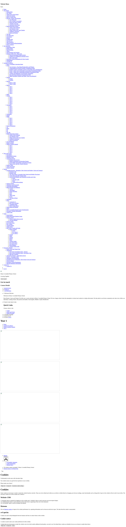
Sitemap (5, 455)
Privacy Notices (10, 44)
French (8, 115)
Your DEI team (12, 19)
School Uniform (10, 183)
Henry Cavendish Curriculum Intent (14, 64)
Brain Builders (12, 245)
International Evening (11, 156)
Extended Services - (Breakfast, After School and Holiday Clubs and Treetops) (24, 170)
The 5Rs (8, 34)
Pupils (5, 213)
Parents (5, 169)
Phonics (8, 81)
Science (8, 95)
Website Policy (9, 465)
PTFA (7, 200)
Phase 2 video (12, 82)
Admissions (9, 250)
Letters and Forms (10, 166)
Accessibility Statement (11, 462)
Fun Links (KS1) (13, 242)
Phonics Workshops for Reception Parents (19, 161)
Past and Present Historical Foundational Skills (20, 74)
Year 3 (10, 89)
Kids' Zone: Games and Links (13, 228)
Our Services (9, 40)
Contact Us (6, 264)
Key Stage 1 (15, 232)
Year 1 (10, 86)
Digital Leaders (9, 221)
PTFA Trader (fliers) (14, 205)
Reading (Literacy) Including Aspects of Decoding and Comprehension (25, 69)
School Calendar (10, 167)
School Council (10, 217)
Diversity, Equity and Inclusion (13, 18)
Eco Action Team (10, 223)
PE (7, 129)
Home (5, 9)
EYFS (7, 65)
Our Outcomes (7, 46)
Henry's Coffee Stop (11, 17)
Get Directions (7, 290)
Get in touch (3, 279)
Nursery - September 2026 (12, 257)
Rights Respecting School (12, 26)
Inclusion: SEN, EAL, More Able (14, 53)
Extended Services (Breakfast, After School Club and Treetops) (21, 259)
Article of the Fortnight (14, 27)
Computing (9, 114)
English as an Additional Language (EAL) (19, 56)
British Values (9, 48)
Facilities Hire (9, 39)
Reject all (3, 485)
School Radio (9, 215)
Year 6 (10, 93)
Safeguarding (9, 12)
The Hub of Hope (13, 198)
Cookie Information (10, 463)
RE (7, 131)
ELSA (10, 196)
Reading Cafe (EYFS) (14, 160)
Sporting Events (10, 157)
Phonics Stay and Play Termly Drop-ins (18, 164)
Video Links (12, 195)
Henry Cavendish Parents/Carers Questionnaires (17, 209)
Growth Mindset (10, 141)
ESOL (7, 208)
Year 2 (10, 88)
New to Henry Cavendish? (15, 21)
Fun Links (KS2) (13, 243)
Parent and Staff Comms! (15, 22)
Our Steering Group (14, 29)
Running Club (12, 173)
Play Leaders (9, 224)
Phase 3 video (12, 84)
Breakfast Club (12, 171)
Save (13, 525)
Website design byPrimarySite (11, 468)
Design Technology (10, 126)
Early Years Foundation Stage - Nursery (18, 251)
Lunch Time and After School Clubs (17, 175)
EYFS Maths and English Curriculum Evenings (20, 162)
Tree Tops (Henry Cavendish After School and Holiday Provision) (24, 174)
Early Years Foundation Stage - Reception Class (20, 253)
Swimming (8, 199)
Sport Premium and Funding (12, 52)
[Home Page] (1, 271)
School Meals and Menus (12, 207)
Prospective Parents (8, 247)
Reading (11, 80)
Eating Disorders (13, 191)
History (8, 85)
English (8, 77)
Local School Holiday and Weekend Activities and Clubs (22, 177)
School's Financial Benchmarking (14, 43)
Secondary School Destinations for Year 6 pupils (17, 59)
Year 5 (10, 91)
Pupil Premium (9, 50)
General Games (12, 241)
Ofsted (7, 51)
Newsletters (9, 154)
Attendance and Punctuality (12, 185)
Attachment (12, 190)
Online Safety (9, 226)
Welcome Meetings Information (13, 263)
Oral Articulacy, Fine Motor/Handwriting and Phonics (21, 67)
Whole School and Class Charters (17, 30)
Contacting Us (12, 202)
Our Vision (9, 13)
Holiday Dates (9, 165)
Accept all (9, 485)
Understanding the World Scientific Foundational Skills (22, 68)
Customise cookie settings (17, 485)
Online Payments (10, 313)
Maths (7, 94)
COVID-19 (9, 61)
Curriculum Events (10, 158)
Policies (8, 38)
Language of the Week (14, 25)
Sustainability (9, 60)
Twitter (8, 310)
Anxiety (11, 188)
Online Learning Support (12, 144)
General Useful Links (14, 246)
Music (7, 128)
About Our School (10, 15)
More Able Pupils (13, 57)
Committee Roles (13, 204)
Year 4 (10, 90)
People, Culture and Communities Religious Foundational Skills (24, 72)
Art (7, 127)
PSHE (7, 116)
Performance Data (10, 47)
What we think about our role (16, 219)
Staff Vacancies (9, 42)
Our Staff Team (10, 35)
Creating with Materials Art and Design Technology (21, 73)
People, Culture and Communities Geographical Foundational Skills (25, 70)
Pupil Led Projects (13, 32)
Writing (11, 78)
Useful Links (9, 212)
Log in (5, 268)
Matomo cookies (8, 509)
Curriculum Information (11, 186)
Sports (13, 178)
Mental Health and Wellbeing (13, 187)
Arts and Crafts (15, 179)
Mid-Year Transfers (13, 254)
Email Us (7, 289)
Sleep (10, 194)
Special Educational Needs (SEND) (17, 55)
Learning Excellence (8, 63)
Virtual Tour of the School (12, 14)
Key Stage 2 (15, 233)
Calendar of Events (13, 23)
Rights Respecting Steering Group (14, 216)
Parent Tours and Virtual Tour (13, 249)
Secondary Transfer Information (13, 211)
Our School (6, 10)
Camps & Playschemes (17, 182)
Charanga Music (10, 225)
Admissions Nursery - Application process (16, 255)
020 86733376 (7, 288)
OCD (10, 192)
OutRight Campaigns (14, 31)
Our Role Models (13, 220)
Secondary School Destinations (13, 262)
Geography (9, 105)
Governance (9, 36)
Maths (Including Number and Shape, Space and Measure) (22, 76)
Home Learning (10, 143)
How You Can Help (14, 203)
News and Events (8, 153)
